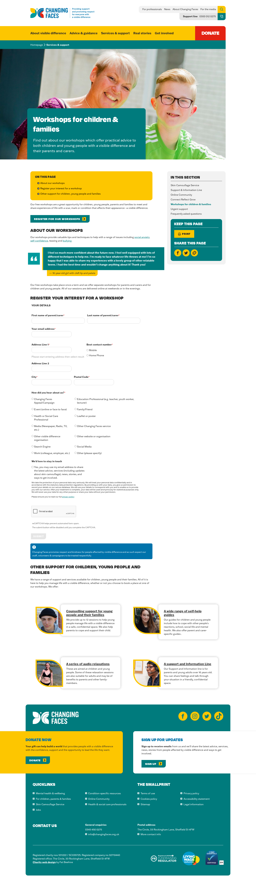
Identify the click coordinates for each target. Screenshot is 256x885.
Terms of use (148, 793)
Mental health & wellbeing (50, 793)
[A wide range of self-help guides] (147, 620)
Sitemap (145, 804)
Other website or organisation (93, 436)
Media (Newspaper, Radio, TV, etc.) (50, 428)
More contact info (151, 834)
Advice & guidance (83, 33)
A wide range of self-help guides (182, 613)
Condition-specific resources (104, 793)
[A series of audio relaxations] (49, 673)
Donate (35, 760)
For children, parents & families (53, 798)
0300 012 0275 (207, 16)
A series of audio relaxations (88, 664)
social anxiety (141, 237)
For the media (208, 9)
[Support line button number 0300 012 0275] (221, 17)
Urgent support (179, 208)
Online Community (181, 194)
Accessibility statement (197, 798)
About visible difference (48, 33)
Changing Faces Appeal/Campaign (44, 401)
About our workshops (52, 183)
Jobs (38, 809)
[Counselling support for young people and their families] (49, 620)
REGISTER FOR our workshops (57, 219)
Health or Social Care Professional (46, 418)
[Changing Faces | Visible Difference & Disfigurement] (62, 13)
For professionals (152, 9)
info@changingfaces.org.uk (103, 834)
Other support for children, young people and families (70, 193)
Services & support (115, 33)
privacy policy (68, 497)
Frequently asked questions (186, 213)
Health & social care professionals (107, 804)
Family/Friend (84, 409)
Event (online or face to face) (50, 409)
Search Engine (42, 446)
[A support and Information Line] (147, 673)
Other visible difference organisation (47, 438)
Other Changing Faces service (94, 426)
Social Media (84, 446)
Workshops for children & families (191, 204)
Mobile (93, 350)
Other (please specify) (89, 453)
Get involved (164, 33)
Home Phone (96, 355)
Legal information (194, 804)
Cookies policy (149, 798)
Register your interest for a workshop (61, 188)
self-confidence (39, 240)
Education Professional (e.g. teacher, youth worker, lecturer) (105, 401)
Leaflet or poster (86, 416)
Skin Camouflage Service (185, 185)
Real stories (142, 33)
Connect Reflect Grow (183, 199)
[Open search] (222, 9)
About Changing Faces (185, 9)
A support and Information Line (187, 664)
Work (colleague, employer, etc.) (52, 453)
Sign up (151, 763)
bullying (67, 240)
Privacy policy (191, 793)
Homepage (36, 44)
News (167, 9)
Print (186, 233)
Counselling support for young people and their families (89, 613)
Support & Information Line (186, 190)
